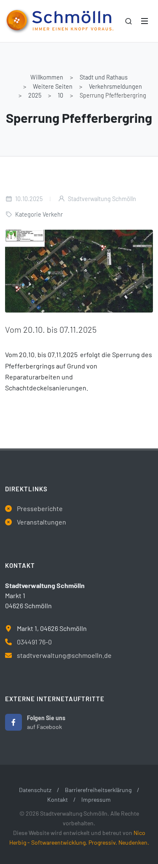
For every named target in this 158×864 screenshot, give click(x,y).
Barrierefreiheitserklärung (98, 789)
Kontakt (57, 799)
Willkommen (46, 77)
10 (60, 95)
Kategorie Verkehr (39, 214)
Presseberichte (40, 508)
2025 (34, 95)
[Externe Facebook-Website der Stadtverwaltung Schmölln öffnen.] (13, 722)
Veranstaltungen (41, 522)
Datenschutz (35, 789)
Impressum (96, 799)
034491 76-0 (34, 642)
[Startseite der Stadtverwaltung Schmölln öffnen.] (59, 21)
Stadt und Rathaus (104, 77)
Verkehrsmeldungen (115, 86)
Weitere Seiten (52, 86)
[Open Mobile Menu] (144, 21)
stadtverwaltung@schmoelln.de (64, 655)
